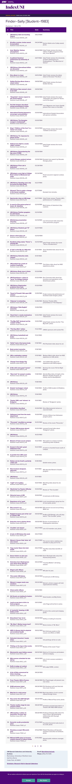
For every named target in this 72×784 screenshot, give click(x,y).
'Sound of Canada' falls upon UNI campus (20, 294)
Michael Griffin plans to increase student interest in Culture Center (21, 738)
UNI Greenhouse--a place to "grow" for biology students (19, 278)
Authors (13, 15)
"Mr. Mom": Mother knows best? (20, 624)
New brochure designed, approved (18, 469)
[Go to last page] (41, 746)
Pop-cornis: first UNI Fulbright (19, 699)
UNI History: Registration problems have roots (18, 286)
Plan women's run (16, 508)
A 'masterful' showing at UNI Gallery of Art (19, 611)
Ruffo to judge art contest (18, 666)
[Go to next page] (37, 746)
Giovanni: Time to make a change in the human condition (21, 191)
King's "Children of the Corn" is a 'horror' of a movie (20, 129)
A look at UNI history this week (20, 534)
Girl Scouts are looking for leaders (21, 596)
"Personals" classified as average (21, 422)
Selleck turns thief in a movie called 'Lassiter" (19, 144)
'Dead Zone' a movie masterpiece (21, 315)
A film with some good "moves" (20, 368)
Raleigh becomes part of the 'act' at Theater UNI (21, 514)
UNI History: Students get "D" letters (19, 228)
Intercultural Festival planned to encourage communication (20, 113)
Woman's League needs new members (19, 583)
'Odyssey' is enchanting (17, 301)
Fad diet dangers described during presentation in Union (19, 105)
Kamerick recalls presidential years (19, 723)
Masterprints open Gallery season (21, 652)
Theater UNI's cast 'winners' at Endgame (20, 401)
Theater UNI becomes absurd (19, 428)
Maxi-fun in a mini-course (18, 692)
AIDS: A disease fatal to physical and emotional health (20, 631)
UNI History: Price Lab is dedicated (18, 166)
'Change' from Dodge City (18, 362)
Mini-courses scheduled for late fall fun (20, 659)
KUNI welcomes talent (17, 686)
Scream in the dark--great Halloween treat (18, 447)
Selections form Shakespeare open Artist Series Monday (19, 562)
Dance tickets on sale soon (18, 556)
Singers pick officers (16, 570)
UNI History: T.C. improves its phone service (19, 136)
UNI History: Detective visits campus (19, 256)
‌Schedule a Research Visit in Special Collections (22, 764)
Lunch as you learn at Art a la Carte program (19, 603)
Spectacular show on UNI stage (20, 198)
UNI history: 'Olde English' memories (18, 308)
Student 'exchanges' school (19, 388)
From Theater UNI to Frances (19, 680)
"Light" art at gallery (16, 483)
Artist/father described (17, 408)
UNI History (14, 382)
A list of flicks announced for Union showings (19, 673)
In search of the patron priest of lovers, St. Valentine (20, 205)
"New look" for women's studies (20, 374)
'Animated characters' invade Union (19, 639)
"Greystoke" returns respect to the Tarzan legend (20, 97)
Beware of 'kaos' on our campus (20, 441)
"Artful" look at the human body (20, 343)
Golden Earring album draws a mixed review (20, 82)
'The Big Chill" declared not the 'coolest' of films (20, 322)
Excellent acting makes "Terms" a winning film (21, 242)
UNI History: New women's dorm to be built (20, 90)
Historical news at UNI (17, 495)
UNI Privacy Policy (36, 776)
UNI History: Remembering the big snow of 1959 (20, 152)
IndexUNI (15, 7)
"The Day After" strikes (17, 329)
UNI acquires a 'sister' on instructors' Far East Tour (18, 713)
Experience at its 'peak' (17, 501)
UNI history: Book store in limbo (20, 271)
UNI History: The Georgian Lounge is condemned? (18, 121)
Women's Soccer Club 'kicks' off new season (20, 541)
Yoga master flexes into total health (19, 548)
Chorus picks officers (17, 590)
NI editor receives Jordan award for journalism (20, 43)
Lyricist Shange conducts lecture (20, 159)
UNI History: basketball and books (19, 336)
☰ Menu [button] (9, 12)
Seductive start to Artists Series (20, 522)
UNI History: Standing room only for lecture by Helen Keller (20, 183)
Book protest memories (17, 349)
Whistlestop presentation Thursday (18, 221)
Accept (28, 780)
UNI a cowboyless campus (18, 355)
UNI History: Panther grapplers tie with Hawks (20, 213)
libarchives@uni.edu (48, 752)
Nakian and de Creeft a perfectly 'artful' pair (20, 461)
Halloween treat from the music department (20, 415)
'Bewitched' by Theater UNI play (20, 489)
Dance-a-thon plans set (17, 236)
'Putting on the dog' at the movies (21, 646)
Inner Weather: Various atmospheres (17, 51)
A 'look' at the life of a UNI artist (20, 250)
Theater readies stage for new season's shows (20, 705)
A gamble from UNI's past (18, 455)
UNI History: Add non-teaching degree (20, 35)
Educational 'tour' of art (17, 618)
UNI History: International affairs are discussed (20, 68)
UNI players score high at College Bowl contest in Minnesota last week (21, 174)
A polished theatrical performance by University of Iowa (19, 59)
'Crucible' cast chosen (17, 528)
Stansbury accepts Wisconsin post (19, 730)
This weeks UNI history (17, 576)
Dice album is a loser (17, 75)
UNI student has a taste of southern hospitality (18, 264)
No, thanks (43, 780)
